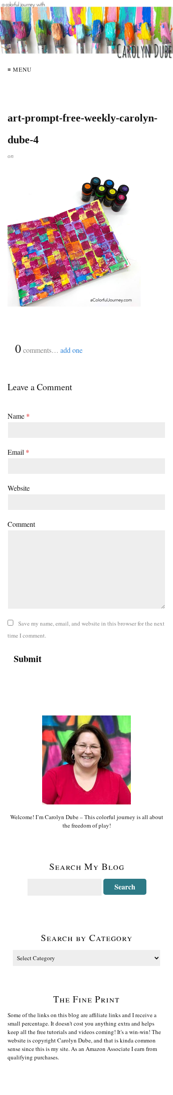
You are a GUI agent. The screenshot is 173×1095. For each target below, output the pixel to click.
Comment (21, 524)
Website (19, 488)
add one (71, 350)
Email (18, 452)
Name (19, 415)
